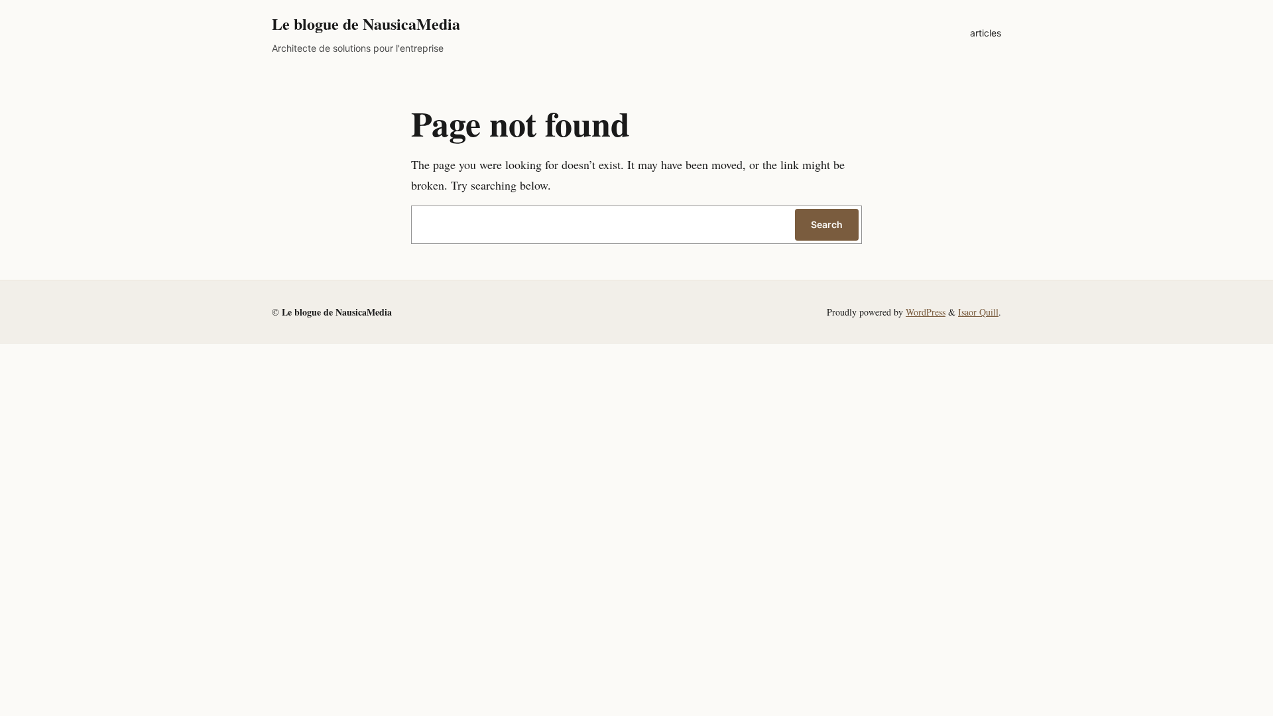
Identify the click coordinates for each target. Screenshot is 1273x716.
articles (985, 32)
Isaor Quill (978, 312)
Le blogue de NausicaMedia (366, 23)
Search (827, 224)
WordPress (925, 312)
